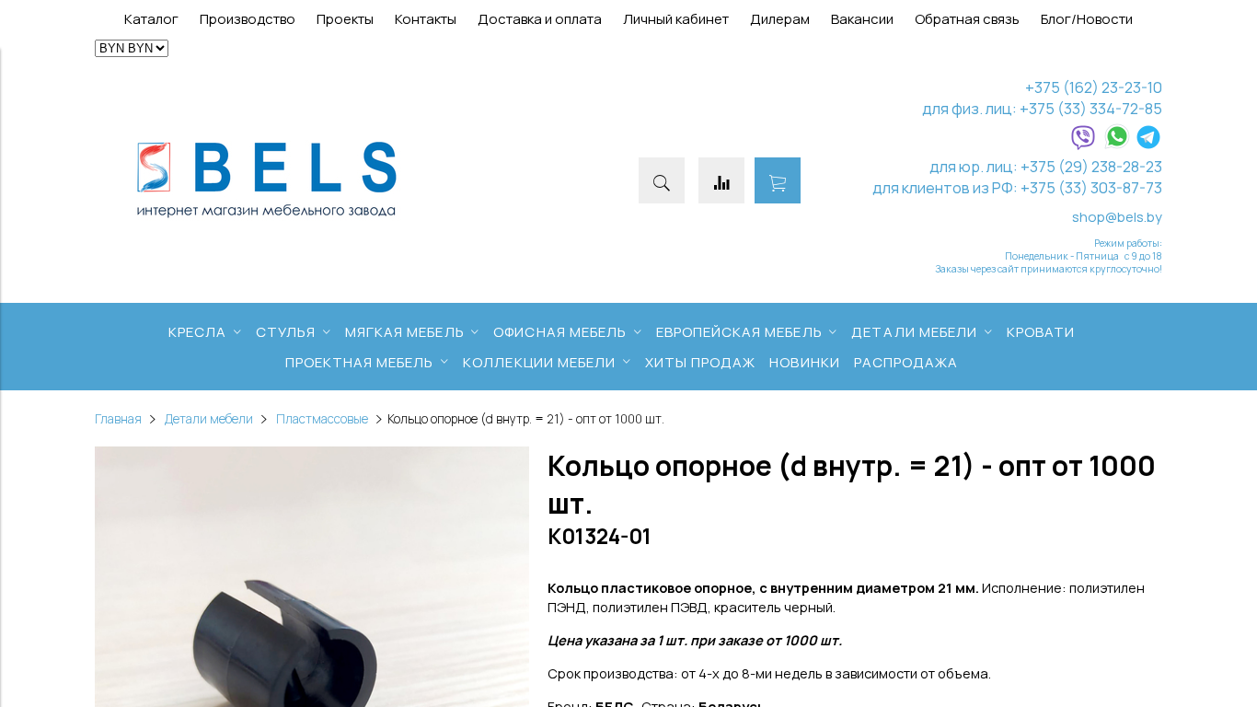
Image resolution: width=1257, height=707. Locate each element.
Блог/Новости (1087, 19)
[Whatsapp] (1117, 145)
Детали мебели (209, 419)
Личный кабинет (676, 19)
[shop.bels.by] (267, 218)
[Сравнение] (721, 180)
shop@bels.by (1117, 216)
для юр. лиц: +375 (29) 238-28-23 (1045, 166)
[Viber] (1083, 145)
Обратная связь (967, 19)
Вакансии (862, 19)
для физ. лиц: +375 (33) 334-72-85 (1042, 108)
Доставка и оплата (540, 19)
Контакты (425, 19)
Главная (118, 419)
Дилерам (780, 19)
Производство (247, 19)
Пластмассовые (322, 419)
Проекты (345, 19)
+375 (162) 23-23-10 (1093, 87)
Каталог (151, 19)
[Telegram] (1148, 145)
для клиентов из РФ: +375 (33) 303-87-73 (1017, 187)
